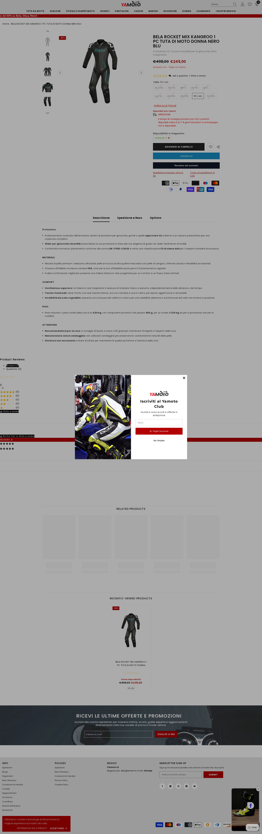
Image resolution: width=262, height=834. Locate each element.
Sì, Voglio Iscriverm (159, 431)
